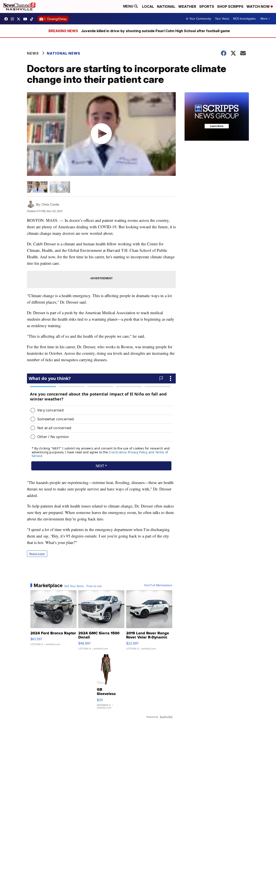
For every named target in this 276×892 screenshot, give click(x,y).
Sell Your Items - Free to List (83, 586)
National (166, 6)
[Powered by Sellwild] (166, 717)
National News (63, 53)
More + (265, 18)
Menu (128, 6)
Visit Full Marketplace (158, 585)
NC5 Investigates (244, 18)
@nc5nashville (32, 19)
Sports (206, 6)
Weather (187, 6)
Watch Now (258, 6)
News (33, 53)
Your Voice (222, 18)
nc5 (19, 19)
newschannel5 (7, 19)
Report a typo (37, 554)
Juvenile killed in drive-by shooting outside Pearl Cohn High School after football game (155, 31)
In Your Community (198, 18)
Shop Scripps (230, 6)
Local (148, 6)
